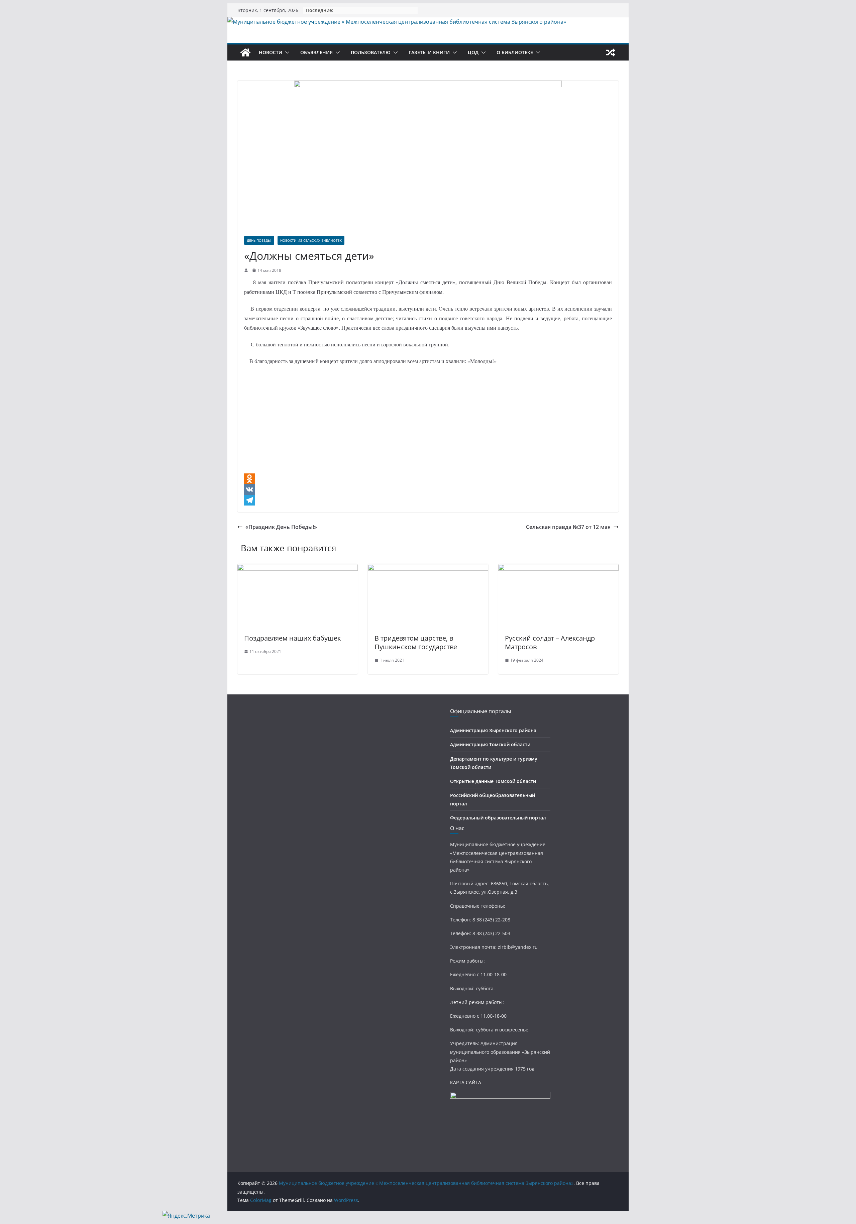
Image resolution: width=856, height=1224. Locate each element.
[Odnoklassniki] (428, 478)
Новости (270, 52)
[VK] (428, 489)
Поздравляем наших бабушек (292, 638)
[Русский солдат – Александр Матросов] (558, 568)
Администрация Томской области (490, 744)
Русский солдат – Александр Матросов (550, 642)
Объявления (316, 52)
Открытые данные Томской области (493, 781)
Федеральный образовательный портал (498, 817)
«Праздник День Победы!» (281, 527)
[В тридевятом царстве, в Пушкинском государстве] (428, 568)
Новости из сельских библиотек (311, 240)
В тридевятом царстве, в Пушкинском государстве (415, 642)
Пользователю (371, 52)
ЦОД (473, 52)
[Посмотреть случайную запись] (611, 52)
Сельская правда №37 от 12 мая (568, 527)
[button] (286, 52)
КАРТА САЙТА (465, 1082)
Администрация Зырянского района (493, 730)
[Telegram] (428, 500)
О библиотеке (515, 52)
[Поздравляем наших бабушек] (297, 568)
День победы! (259, 240)
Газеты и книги (429, 52)
